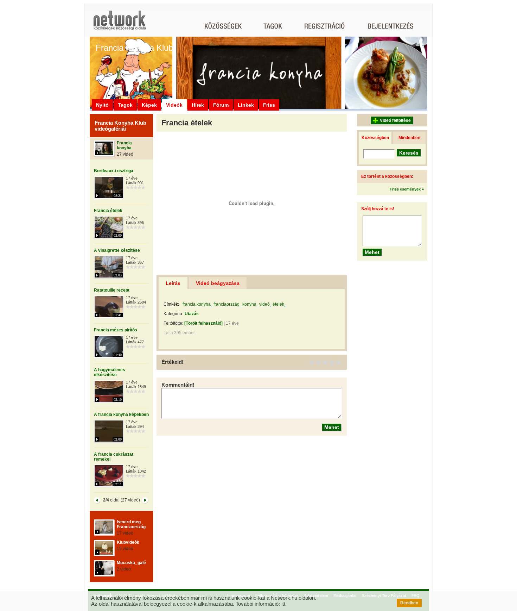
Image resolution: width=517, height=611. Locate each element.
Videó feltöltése (395, 120)
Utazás (192, 313)
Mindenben (409, 137)
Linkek (246, 105)
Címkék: (171, 304)
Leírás (173, 283)
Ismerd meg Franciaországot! (134, 524)
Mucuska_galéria (134, 562)
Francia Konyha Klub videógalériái (120, 126)
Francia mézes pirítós (115, 330)
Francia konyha (124, 145)
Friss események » (407, 189)
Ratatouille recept (111, 290)
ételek (278, 304)
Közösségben (375, 137)
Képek (149, 105)
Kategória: (173, 313)
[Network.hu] (120, 23)
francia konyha (197, 304)
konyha (249, 304)
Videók (174, 105)
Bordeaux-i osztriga (113, 170)
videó (264, 304)
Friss (269, 105)
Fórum (221, 105)
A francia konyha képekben (121, 414)
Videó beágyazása (218, 283)
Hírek (198, 105)
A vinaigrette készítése (117, 250)
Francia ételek (108, 210)
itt (283, 604)
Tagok (125, 105)
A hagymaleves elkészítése (109, 372)
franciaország (226, 304)
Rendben (409, 602)
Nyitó (102, 105)
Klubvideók (128, 542)
